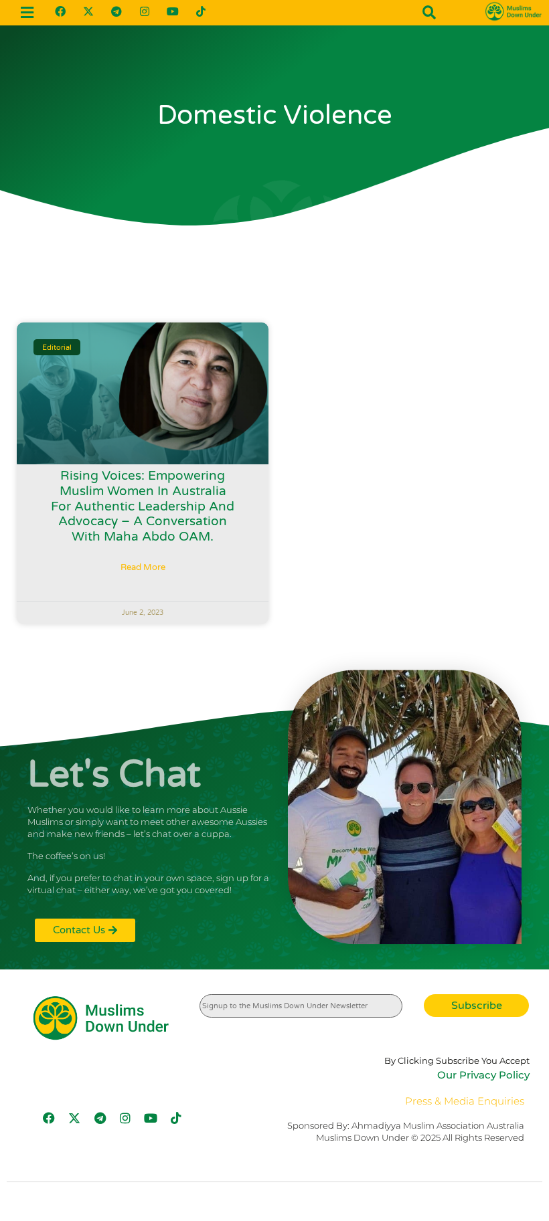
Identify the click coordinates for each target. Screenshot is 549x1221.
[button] (27, 12)
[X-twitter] (88, 11)
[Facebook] (60, 11)
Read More (143, 567)
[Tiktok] (200, 11)
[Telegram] (116, 11)
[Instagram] (144, 11)
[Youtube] (172, 11)
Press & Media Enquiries (464, 1101)
